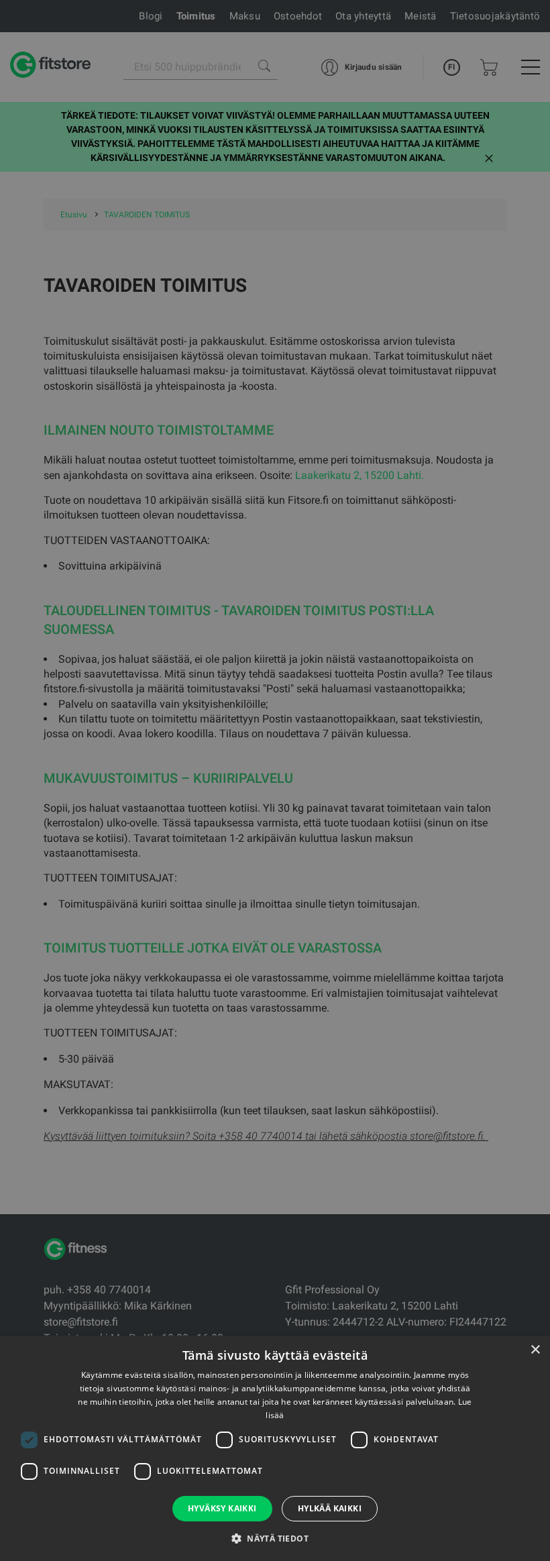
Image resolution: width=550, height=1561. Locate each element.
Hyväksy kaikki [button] (222, 1508)
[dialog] (275, 780)
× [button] (535, 1350)
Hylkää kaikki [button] (330, 1508)
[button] (275, 1538)
